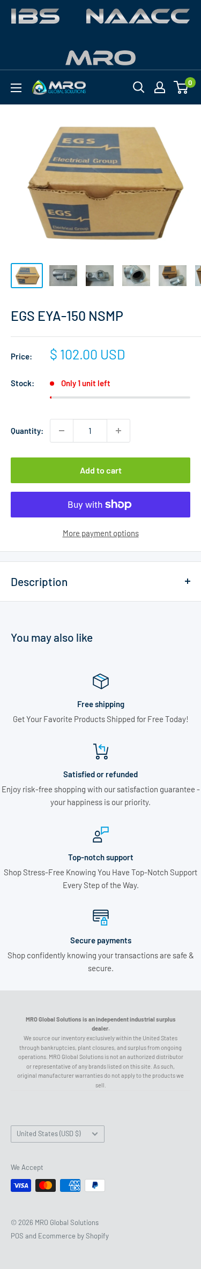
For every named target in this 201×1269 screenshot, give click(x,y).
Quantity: (27, 430)
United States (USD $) (48, 1133)
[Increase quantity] (118, 430)
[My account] (159, 87)
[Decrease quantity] (61, 430)
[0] (181, 87)
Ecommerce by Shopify (73, 1236)
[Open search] (139, 87)
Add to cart (101, 470)
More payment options (101, 533)
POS (17, 1236)
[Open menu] (16, 88)
